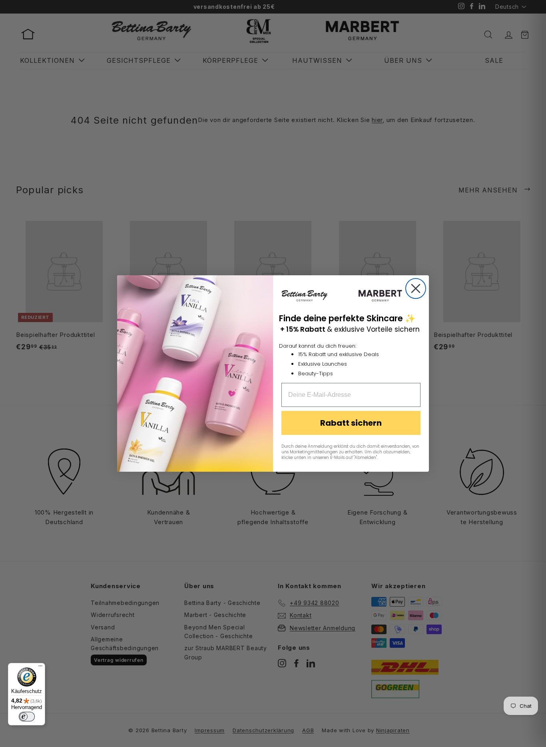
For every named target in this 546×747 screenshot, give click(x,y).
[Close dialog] (416, 288)
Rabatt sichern (351, 423)
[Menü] (40, 668)
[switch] (27, 716)
